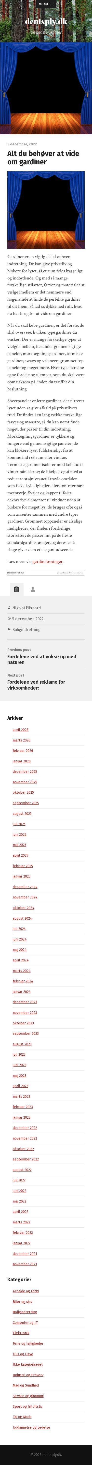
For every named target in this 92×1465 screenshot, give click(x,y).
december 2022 (25, 1128)
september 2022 (26, 1159)
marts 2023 (21, 1097)
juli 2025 (19, 824)
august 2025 (22, 814)
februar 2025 (23, 866)
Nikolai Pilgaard (26, 608)
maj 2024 (20, 950)
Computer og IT (25, 1323)
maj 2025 (19, 845)
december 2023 (25, 1002)
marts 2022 (21, 1222)
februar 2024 (23, 981)
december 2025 (25, 772)
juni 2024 (20, 939)
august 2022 (22, 1170)
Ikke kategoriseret (28, 1364)
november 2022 (25, 1138)
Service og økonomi (28, 1396)
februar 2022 (23, 1233)
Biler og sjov (22, 1302)
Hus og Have (23, 1354)
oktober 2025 (23, 792)
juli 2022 (19, 1180)
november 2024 (25, 897)
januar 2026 (22, 761)
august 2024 (22, 918)
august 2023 (22, 1044)
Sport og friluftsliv (27, 1406)
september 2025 (26, 803)
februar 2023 (23, 1107)
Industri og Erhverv (28, 1375)
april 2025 (20, 855)
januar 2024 (22, 992)
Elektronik (21, 1333)
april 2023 (20, 1086)
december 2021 (25, 1254)
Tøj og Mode (22, 1417)
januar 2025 (21, 876)
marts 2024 (22, 971)
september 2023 (26, 1034)
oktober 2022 (23, 1149)
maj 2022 (19, 1201)
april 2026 (20, 730)
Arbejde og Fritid (26, 1291)
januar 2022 (21, 1243)
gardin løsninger (48, 561)
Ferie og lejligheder (28, 1344)
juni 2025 (19, 835)
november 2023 (25, 1013)
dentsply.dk (46, 21)
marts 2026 (21, 740)
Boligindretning (26, 629)
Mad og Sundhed (26, 1385)
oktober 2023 (23, 1023)
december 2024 (25, 887)
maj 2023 (19, 1076)
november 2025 (25, 782)
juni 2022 (19, 1191)
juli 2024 (19, 929)
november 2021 (25, 1264)
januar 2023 (21, 1117)
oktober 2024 (23, 908)
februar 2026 (23, 751)
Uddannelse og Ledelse (31, 1427)
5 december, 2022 (28, 619)
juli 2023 (19, 1054)
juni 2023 (19, 1065)
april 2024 (21, 960)
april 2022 (20, 1212)
